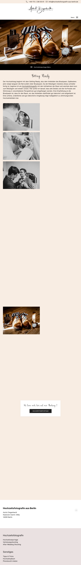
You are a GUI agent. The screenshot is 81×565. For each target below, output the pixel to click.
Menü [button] (72, 17)
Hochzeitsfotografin (29, 86)
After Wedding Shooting (12, 544)
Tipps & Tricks (8, 556)
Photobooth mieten (10, 561)
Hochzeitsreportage (41, 411)
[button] (76, 510)
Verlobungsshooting (10, 542)
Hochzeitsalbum (9, 559)
